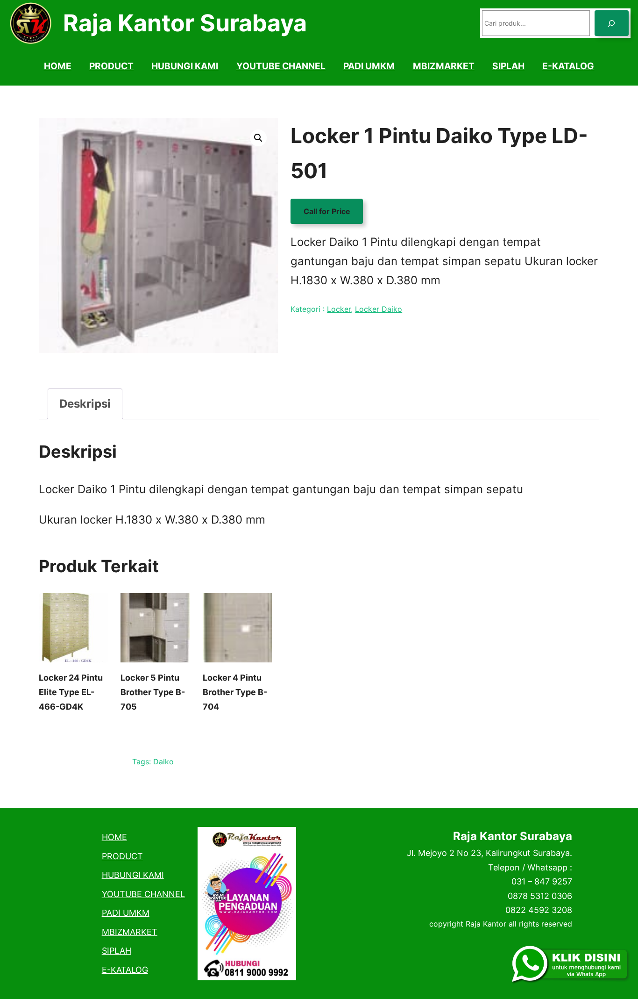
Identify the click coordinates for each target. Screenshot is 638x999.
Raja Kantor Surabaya (185, 23)
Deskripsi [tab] (85, 403)
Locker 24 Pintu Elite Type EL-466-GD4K (71, 692)
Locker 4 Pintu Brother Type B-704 (235, 692)
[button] (258, 137)
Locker (339, 309)
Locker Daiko (378, 309)
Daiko (163, 761)
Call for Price (327, 211)
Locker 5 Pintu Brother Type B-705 (153, 692)
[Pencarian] (612, 23)
